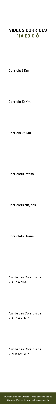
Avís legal (36, 396)
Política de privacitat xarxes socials (32, 400)
